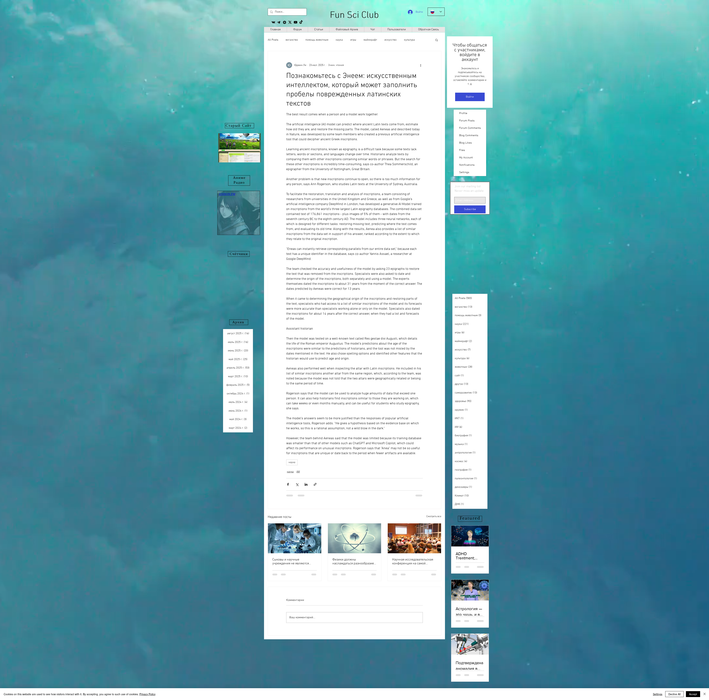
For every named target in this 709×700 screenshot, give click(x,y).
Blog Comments (468, 135)
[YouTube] (295, 22)
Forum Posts (467, 120)
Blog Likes (465, 143)
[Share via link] (315, 484)
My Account (466, 157)
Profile (463, 113)
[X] (290, 22)
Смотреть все (433, 516)
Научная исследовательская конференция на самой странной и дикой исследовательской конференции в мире (412, 561)
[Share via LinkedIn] (306, 484)
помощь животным (316, 40)
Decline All (674, 694)
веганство (292, 40)
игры (353, 40)
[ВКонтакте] (273, 22)
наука (339, 40)
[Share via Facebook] (288, 484)
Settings (464, 172)
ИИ (298, 471)
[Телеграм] (279, 22)
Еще (406, 40)
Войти (470, 97)
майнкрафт (370, 40)
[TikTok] (301, 22)
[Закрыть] (704, 694)
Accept (693, 694)
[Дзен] (284, 22)
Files (462, 150)
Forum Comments (470, 128)
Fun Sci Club (354, 15)
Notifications (467, 165)
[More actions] (420, 65)
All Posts (273, 40)
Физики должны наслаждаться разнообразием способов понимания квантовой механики (354, 561)
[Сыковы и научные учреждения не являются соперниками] (294, 538)
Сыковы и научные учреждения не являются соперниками (290, 561)
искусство (390, 40)
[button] (436, 39)
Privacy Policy (147, 694)
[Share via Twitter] (297, 484)
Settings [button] (657, 694)
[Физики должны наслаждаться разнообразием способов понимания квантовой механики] (354, 538)
